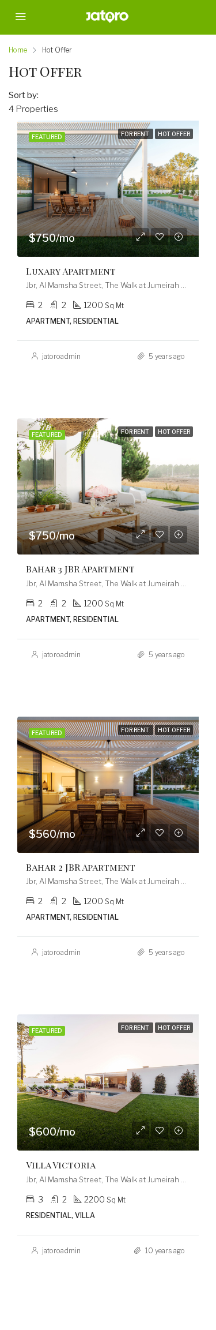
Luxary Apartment (71, 271)
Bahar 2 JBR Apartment (80, 867)
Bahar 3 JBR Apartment (80, 569)
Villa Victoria (61, 1165)
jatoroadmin (61, 356)
